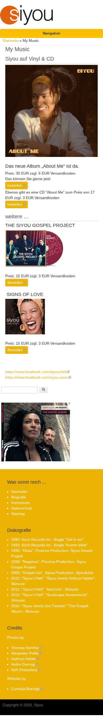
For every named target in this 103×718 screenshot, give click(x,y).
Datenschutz (21, 508)
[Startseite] (26, 19)
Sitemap (18, 514)
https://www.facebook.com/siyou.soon (38, 377)
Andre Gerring (24, 664)
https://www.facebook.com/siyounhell (37, 372)
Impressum (20, 503)
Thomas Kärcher (26, 648)
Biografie (18, 497)
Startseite (10, 40)
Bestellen (17, 282)
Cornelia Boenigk (27, 689)
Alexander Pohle (26, 653)
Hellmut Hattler (25, 659)
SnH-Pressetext (25, 670)
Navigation (51, 33)
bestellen (17, 185)
